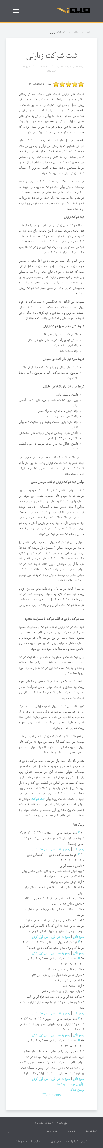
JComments (51, 1095)
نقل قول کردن (40, 849)
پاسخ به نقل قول (60, 849)
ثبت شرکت (91, 1131)
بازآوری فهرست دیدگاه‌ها (70, 1084)
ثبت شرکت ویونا (43, 1123)
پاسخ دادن (78, 849)
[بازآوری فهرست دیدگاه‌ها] (71, 825)
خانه (88, 32)
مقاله (76, 32)
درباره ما (71, 1131)
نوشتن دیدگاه (77, 1090)
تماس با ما (52, 1131)
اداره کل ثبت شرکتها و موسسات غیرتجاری (71, 1141)
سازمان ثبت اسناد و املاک (27, 1141)
